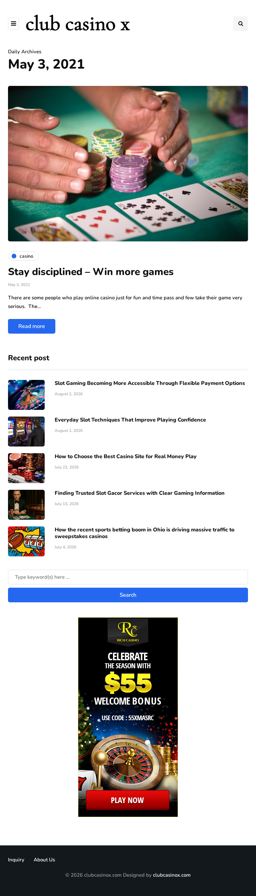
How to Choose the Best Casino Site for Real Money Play (126, 456)
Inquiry (16, 859)
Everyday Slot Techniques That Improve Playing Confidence (130, 420)
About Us (44, 859)
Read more (31, 326)
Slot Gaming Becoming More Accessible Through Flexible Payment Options (150, 383)
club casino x (78, 23)
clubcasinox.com (172, 875)
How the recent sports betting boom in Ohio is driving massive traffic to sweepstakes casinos (144, 533)
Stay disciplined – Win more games (91, 272)
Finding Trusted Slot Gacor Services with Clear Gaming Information (140, 493)
